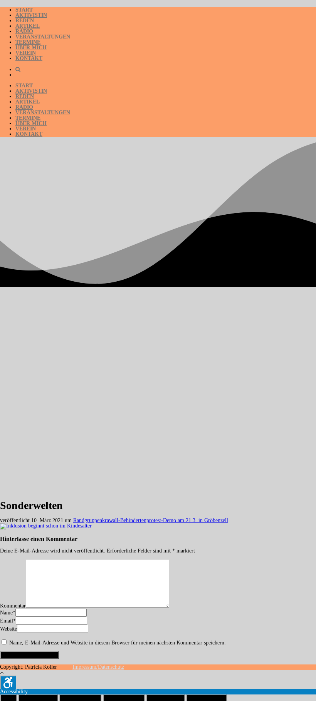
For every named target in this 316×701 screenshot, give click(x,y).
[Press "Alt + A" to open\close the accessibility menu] (8, 682)
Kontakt (28, 58)
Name (6, 613)
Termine (27, 42)
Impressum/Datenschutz (98, 667)
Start (24, 10)
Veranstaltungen (42, 37)
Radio (24, 31)
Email (6, 621)
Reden (24, 20)
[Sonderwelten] (46, 526)
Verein (25, 53)
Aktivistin (31, 15)
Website (8, 629)
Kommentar (13, 606)
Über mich (31, 47)
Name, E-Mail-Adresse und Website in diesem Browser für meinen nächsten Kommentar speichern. (117, 643)
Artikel (27, 26)
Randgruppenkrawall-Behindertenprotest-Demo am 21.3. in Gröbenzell (150, 520)
